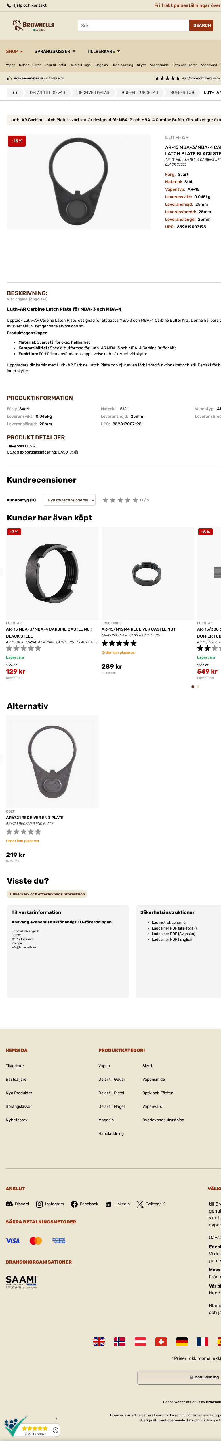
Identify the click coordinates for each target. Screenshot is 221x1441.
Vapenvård (209, 65)
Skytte (141, 65)
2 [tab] (200, 690)
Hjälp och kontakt (29, 5)
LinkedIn (122, 1204)
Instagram (54, 1204)
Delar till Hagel (81, 65)
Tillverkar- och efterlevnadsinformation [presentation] (47, 894)
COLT (10, 811)
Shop (12, 51)
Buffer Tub (13, 678)
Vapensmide (159, 65)
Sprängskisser (52, 51)
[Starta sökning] (201, 25)
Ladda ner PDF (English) (172, 939)
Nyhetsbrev (17, 1120)
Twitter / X (155, 1204)
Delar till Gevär (30, 65)
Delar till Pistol (55, 65)
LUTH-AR (177, 137)
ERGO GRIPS (112, 623)
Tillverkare (101, 51)
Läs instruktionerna (169, 922)
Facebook (89, 1204)
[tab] (47, 894)
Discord (22, 1204)
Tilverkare (15, 1065)
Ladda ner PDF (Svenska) (173, 934)
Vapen (10, 65)
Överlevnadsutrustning (163, 1120)
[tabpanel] (52, 603)
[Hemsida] (13, 92)
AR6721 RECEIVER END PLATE (35, 817)
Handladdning (122, 65)
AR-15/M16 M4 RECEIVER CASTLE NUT (139, 629)
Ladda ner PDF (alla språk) (174, 928)
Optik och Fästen (184, 65)
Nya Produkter (19, 1092)
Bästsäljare (16, 1079)
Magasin (101, 65)
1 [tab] (194, 690)
